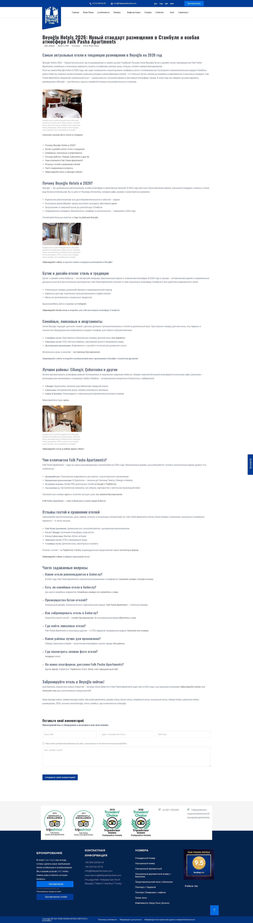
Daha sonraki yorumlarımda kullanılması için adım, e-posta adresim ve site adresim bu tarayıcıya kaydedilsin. (86, 744)
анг (166, 3)
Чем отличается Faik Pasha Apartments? (64, 160)
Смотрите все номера (137, 630)
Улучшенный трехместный (148, 868)
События (159, 12)
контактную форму (129, 550)
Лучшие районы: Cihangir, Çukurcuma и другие (67, 157)
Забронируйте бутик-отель (54, 310)
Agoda (55, 669)
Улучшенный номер (145, 863)
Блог (172, 12)
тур (161, 3)
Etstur (78, 550)
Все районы (119, 643)
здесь (114, 203)
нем (172, 3)
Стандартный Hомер (145, 858)
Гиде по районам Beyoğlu (86, 217)
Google (100, 484)
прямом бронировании (111, 494)
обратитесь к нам (127, 618)
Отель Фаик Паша (91, 46)
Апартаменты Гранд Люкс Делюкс (152, 903)
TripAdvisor (111, 484)
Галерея (147, 12)
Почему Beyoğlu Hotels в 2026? (60, 145)
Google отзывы (145, 579)
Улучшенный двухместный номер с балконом (153, 875)
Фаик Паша (88, 12)
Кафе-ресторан (133, 12)
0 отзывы (76, 46)
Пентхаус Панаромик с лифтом (150, 892)
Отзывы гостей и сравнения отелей (62, 164)
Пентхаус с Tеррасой (145, 887)
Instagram (81, 304)
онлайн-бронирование (82, 618)
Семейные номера (86, 592)
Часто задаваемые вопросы (59, 168)
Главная (75, 12)
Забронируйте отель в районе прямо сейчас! (63, 449)
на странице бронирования (86, 352)
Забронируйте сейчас (52, 262)
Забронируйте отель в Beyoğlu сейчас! (63, 172)
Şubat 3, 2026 (63, 46)
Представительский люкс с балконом (154, 882)
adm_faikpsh (49, 46)
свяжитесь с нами (109, 592)
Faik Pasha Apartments (117, 605)
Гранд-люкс (141, 897)
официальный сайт (108, 669)
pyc (155, 3)
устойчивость (103, 12)
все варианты (118, 338)
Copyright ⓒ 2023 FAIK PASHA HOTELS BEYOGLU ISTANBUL (64, 920)
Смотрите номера (127, 579)
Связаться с (183, 12)
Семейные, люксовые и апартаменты (63, 153)
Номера (117, 12)
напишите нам (49, 690)
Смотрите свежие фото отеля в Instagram (62, 135)
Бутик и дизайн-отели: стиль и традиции (64, 149)
